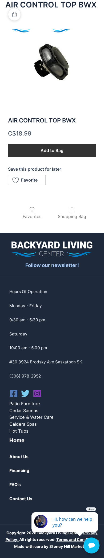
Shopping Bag (72, 216)
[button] (27, 180)
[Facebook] (13, 393)
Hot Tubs (19, 431)
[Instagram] (37, 393)
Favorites (32, 216)
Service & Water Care (31, 417)
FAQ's (15, 484)
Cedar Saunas (23, 410)
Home (17, 440)
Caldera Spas (23, 424)
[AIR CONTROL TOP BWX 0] (52, 64)
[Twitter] (25, 393)
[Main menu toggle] (87, 26)
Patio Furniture (24, 403)
